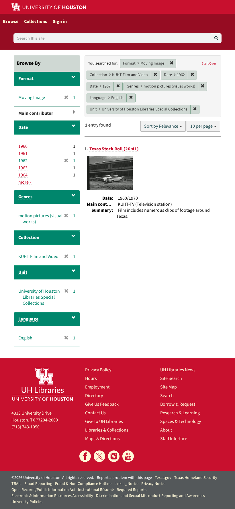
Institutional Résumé (96, 490)
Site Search (171, 378)
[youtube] (128, 456)
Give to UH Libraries (104, 421)
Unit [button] (22, 272)
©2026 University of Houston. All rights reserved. (52, 478)
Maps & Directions (102, 439)
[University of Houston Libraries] (42, 384)
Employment (97, 387)
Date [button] (23, 127)
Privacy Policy (98, 370)
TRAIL (16, 484)
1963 (23, 168)
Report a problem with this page (124, 478)
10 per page (202, 126)
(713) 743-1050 (25, 427)
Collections (35, 21)
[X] (99, 456)
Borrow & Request (177, 404)
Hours (91, 378)
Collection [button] (28, 237)
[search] (216, 38)
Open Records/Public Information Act (43, 490)
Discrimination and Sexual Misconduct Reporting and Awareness (150, 496)
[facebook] (85, 456)
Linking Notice (126, 484)
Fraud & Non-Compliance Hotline (83, 484)
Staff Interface (173, 439)
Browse (10, 21)
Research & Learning (180, 413)
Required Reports (131, 490)
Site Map (168, 387)
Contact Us (95, 413)
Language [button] (28, 319)
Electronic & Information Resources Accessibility (52, 496)
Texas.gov (163, 478)
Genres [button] (25, 197)
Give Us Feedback (102, 404)
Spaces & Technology (180, 421)
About (166, 430)
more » (25, 182)
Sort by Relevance (161, 126)
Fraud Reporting (38, 484)
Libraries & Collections (106, 430)
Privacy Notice (153, 484)
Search (167, 396)
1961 (23, 153)
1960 (23, 146)
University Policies (26, 502)
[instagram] (114, 456)
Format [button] (26, 78)
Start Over (209, 63)
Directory (94, 396)
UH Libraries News (177, 370)
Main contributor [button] (35, 113)
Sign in (60, 21)
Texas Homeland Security (195, 478)
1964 (23, 175)
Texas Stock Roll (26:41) (114, 149)
